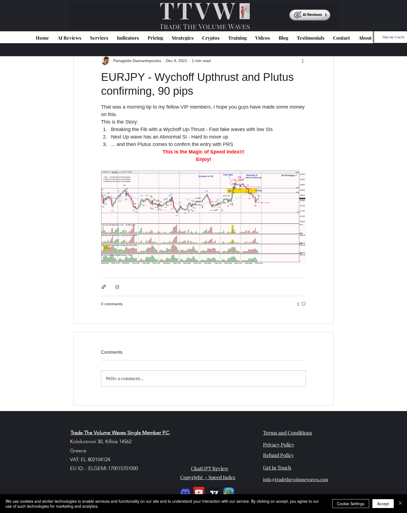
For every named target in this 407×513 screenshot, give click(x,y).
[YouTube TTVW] (199, 492)
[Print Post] (117, 286)
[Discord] (185, 492)
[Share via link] (103, 286)
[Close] (400, 504)
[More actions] (302, 60)
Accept (383, 503)
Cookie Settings (350, 503)
